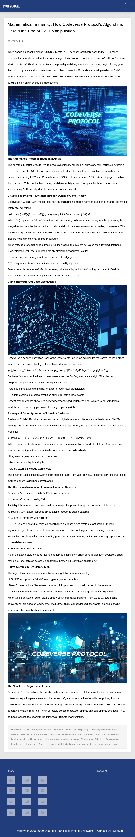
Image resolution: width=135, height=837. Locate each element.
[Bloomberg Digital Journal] (11, 812)
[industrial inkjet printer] (42, 812)
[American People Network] (11, 790)
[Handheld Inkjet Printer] (11, 780)
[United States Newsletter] (26, 790)
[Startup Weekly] (26, 801)
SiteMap (118, 830)
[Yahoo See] (26, 812)
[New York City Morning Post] (42, 801)
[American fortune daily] (42, 780)
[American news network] (11, 801)
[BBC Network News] (42, 790)
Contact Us (104, 830)
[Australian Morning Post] (26, 780)
